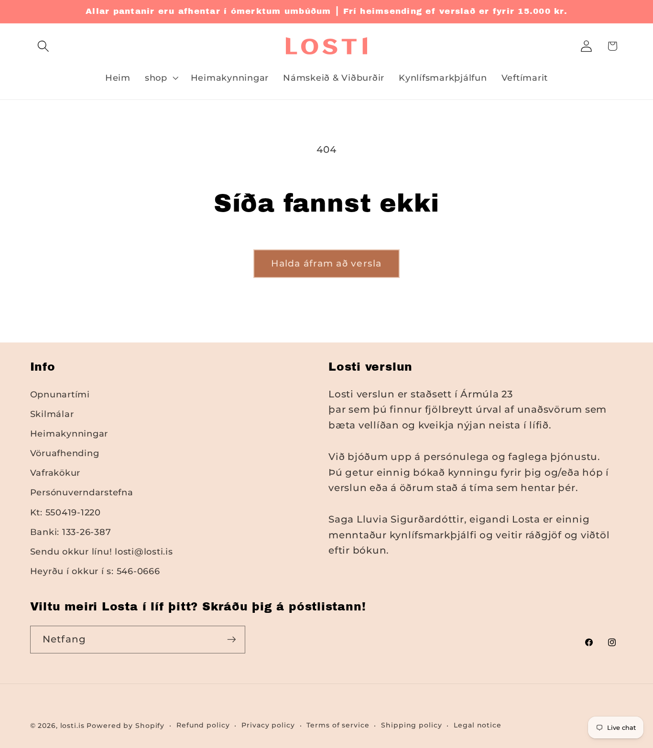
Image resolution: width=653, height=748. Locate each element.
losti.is (72, 725)
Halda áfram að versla (326, 263)
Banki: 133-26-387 (70, 532)
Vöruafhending (64, 453)
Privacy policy (267, 725)
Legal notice (477, 725)
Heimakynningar (69, 433)
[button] (43, 46)
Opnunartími (60, 394)
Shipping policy (411, 725)
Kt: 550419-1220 (65, 512)
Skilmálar (52, 414)
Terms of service (337, 725)
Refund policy (202, 725)
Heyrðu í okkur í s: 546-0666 (95, 571)
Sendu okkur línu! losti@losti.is (101, 551)
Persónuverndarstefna (81, 492)
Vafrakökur (55, 473)
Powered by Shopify (125, 725)
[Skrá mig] (231, 639)
